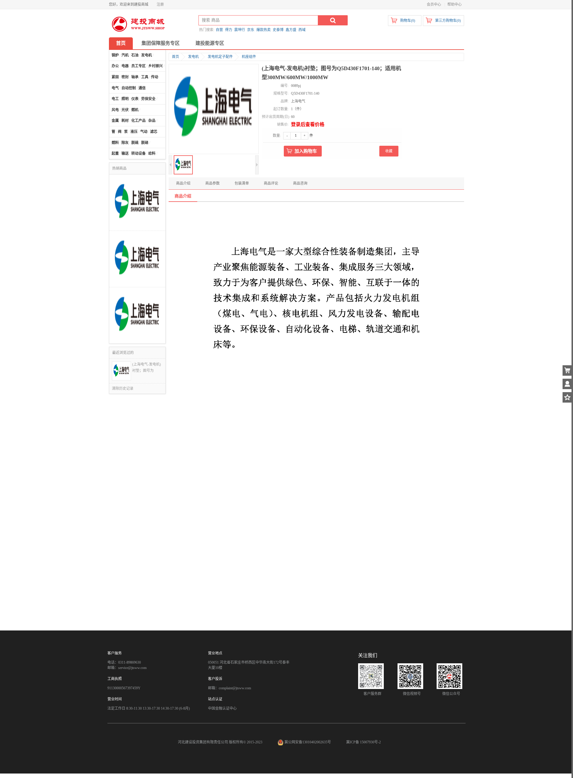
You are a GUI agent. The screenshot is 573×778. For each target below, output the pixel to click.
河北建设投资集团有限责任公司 (203, 742)
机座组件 (249, 57)
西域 (302, 30)
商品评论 (271, 183)
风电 (115, 110)
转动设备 (138, 153)
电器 (125, 66)
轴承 (134, 77)
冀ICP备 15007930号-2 (363, 742)
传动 (154, 77)
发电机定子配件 (220, 57)
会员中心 (434, 4)
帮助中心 (454, 4)
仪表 (134, 99)
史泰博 (278, 30)
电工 (115, 99)
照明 (125, 99)
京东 (250, 30)
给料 (151, 153)
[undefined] (214, 109)
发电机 (146, 55)
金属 (115, 121)
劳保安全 (148, 99)
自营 (219, 30)
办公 (115, 66)
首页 (121, 43)
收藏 (388, 151)
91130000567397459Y (124, 688)
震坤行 (239, 30)
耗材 (125, 121)
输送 (125, 153)
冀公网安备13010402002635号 (308, 742)
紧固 (115, 77)
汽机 (125, 55)
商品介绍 (183, 183)
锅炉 (115, 55)
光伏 (125, 110)
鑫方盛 (291, 30)
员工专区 (138, 66)
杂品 (151, 121)
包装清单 (242, 183)
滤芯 (153, 132)
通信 (142, 88)
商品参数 (212, 183)
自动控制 (128, 88)
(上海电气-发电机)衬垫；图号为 (146, 367)
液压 (134, 132)
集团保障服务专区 (160, 43)
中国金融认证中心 (222, 708)
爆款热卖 (263, 30)
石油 (134, 55)
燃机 (134, 110)
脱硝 (144, 143)
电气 (115, 88)
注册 (160, 4)
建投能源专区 (209, 43)
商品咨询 (300, 183)
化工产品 (138, 121)
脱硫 (134, 143)
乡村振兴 (155, 66)
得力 (228, 30)
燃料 (115, 143)
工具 (144, 77)
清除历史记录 (122, 388)
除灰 (125, 143)
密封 (125, 77)
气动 (143, 132)
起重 (115, 153)
